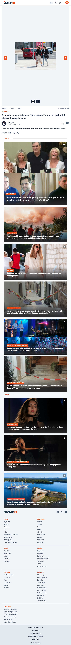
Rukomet (40, 556)
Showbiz (6, 551)
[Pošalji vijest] (60, 3)
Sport (39, 548)
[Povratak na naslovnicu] (27, 2)
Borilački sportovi (43, 559)
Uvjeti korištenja (35, 633)
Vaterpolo (40, 561)
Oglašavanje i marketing (35, 636)
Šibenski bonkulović (10, 609)
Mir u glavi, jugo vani (10, 612)
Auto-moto (40, 585)
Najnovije (7, 522)
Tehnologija (41, 582)
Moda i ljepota (42, 577)
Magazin (40, 572)
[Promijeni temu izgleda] (51, 3)
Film (5, 580)
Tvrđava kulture (9, 575)
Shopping (40, 575)
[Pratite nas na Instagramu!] (62, 512)
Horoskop (40, 595)
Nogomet (40, 551)
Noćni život (7, 553)
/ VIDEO (6, 395)
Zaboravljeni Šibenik (10, 614)
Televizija (7, 561)
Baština (6, 588)
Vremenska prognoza (11, 535)
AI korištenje (35, 639)
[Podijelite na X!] (14, 133)
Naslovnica (4, 108)
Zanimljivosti (41, 601)
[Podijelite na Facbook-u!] (10, 133)
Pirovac (39, 537)
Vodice (39, 522)
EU (4, 529)
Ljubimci (40, 598)
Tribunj (39, 524)
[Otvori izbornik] (67, 3)
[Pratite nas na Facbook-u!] (58, 512)
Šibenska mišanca (10, 622)
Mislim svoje (8, 619)
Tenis (39, 564)
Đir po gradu (8, 540)
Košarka (40, 553)
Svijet (5, 532)
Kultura (7, 572)
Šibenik (19, 108)
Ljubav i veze (41, 593)
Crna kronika (8, 537)
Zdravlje (40, 580)
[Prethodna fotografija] (5, 57)
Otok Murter (41, 535)
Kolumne (7, 606)
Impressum (35, 630)
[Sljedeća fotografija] (65, 57)
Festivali (6, 559)
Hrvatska (7, 527)
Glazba (6, 556)
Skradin (39, 532)
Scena (6, 548)
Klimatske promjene (10, 542)
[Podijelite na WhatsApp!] (18, 133)
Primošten (40, 540)
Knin (38, 527)
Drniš (39, 529)
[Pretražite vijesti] (56, 3)
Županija (40, 519)
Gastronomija (41, 588)
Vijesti (12, 108)
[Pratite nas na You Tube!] (66, 512)
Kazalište (7, 577)
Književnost (7, 582)
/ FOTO (6, 138)
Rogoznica (40, 542)
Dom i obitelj (41, 590)
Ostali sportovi (42, 566)
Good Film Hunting (10, 617)
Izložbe (6, 585)
